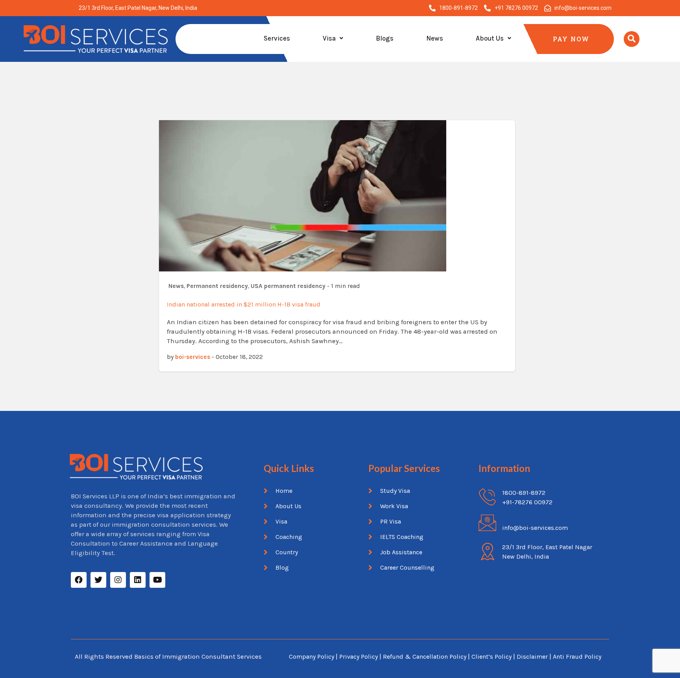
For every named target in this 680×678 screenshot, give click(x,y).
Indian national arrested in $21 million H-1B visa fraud (243, 304)
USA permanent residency (288, 286)
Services (277, 38)
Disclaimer (533, 656)
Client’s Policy (491, 656)
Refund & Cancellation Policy (424, 656)
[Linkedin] (138, 580)
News (434, 38)
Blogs (385, 38)
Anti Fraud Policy (577, 656)
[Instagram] (118, 580)
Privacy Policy (358, 656)
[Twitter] (98, 580)
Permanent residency (217, 286)
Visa (329, 38)
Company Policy (311, 656)
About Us (490, 38)
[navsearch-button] (631, 39)
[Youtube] (157, 580)
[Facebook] (79, 580)
